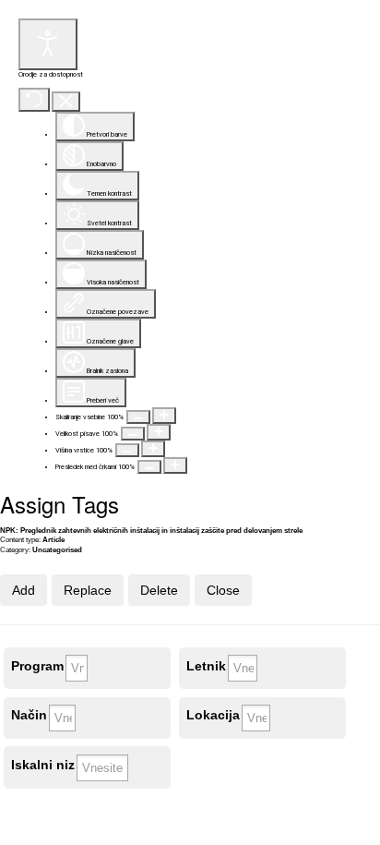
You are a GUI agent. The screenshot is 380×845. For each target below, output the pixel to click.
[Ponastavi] (34, 100)
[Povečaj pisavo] (159, 432)
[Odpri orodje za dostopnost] (47, 44)
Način (29, 715)
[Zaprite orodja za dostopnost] (66, 102)
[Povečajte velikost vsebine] (164, 415)
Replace (88, 590)
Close (223, 590)
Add (23, 590)
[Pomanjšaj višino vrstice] (127, 450)
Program (37, 666)
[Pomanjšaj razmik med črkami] (149, 467)
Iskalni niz (43, 765)
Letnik (206, 666)
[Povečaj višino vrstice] (153, 449)
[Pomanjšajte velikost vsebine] (138, 417)
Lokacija (213, 715)
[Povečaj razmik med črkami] (175, 465)
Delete (159, 590)
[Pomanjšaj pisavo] (133, 434)
